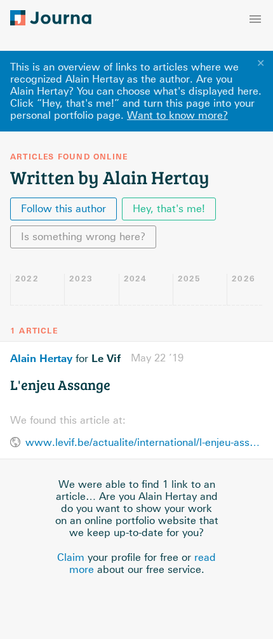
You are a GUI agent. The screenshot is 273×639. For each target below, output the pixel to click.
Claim (70, 557)
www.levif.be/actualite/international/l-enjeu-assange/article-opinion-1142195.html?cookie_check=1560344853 (144, 442)
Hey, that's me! (169, 209)
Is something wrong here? (83, 237)
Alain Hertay (41, 358)
